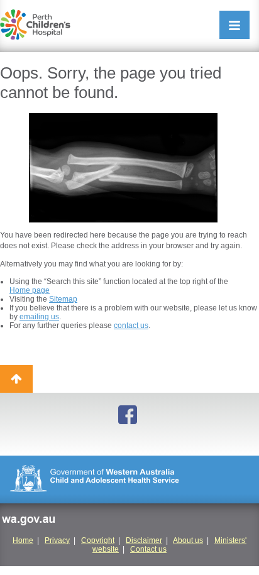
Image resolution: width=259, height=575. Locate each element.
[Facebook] (129, 415)
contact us (131, 325)
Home (23, 540)
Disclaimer (144, 540)
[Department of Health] (129, 479)
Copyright (97, 540)
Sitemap (63, 299)
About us (188, 540)
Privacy (57, 540)
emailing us (39, 316)
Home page (29, 290)
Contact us (148, 549)
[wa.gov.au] (28, 522)
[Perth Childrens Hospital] (35, 24)
